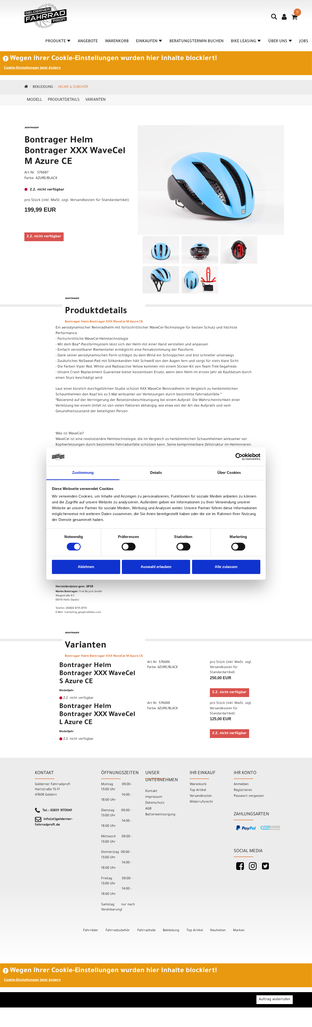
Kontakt (151, 791)
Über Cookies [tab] (229, 473)
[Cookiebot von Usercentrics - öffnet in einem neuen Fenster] (239, 456)
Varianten (95, 100)
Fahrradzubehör (118, 930)
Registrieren (243, 790)
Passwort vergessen (249, 796)
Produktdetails (63, 100)
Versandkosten (201, 796)
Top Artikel (198, 790)
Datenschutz (154, 803)
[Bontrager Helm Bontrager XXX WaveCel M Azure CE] (211, 180)
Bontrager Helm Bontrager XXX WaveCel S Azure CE (97, 674)
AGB (148, 809)
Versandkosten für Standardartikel (98, 200)
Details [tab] (156, 473)
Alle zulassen (226, 567)
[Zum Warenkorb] (294, 19)
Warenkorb (117, 41)
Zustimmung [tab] (83, 473)
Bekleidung (43, 87)
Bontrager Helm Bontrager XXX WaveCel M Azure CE (74, 151)
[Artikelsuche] (274, 18)
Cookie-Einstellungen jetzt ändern (32, 68)
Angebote (88, 41)
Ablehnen (86, 567)
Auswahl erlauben (156, 567)
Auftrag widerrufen (274, 1000)
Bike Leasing (243, 41)
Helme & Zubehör (73, 87)
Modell (34, 100)
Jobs (303, 41)
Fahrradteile (146, 930)
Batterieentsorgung (160, 815)
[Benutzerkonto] (284, 17)
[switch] (129, 546)
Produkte (55, 41)
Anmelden (241, 784)
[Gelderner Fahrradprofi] (45, 16)
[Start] (26, 87)
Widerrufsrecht (201, 802)
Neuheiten (218, 930)
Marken (238, 930)
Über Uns (277, 41)
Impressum (153, 797)
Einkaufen (146, 41)
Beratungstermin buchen (196, 41)
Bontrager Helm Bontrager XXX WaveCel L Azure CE (97, 715)
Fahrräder (90, 930)
